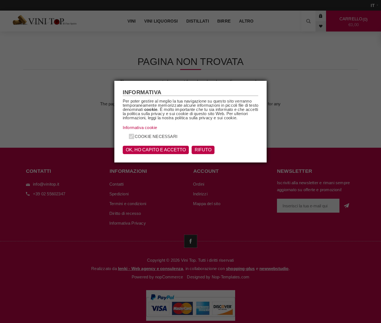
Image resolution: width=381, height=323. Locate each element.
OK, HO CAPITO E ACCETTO (156, 149)
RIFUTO (203, 149)
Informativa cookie (140, 127)
